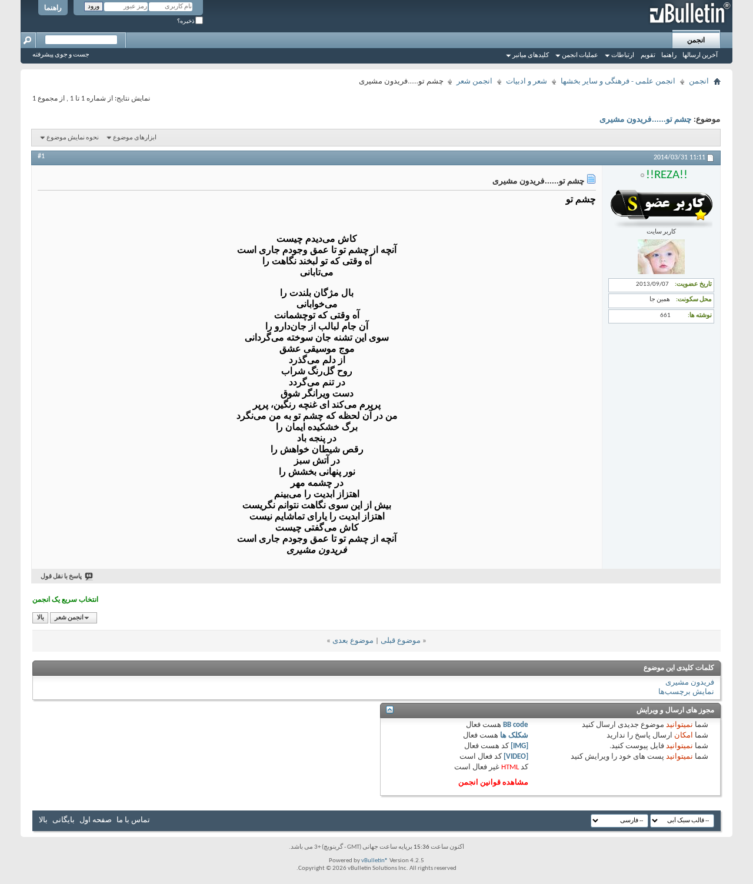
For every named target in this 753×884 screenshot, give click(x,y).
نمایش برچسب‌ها (686, 692)
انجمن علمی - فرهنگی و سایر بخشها (618, 81)
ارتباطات (622, 55)
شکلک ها (514, 735)
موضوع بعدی (353, 641)
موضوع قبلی (401, 641)
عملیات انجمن (580, 55)
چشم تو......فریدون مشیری (645, 119)
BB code (515, 725)
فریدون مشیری (689, 682)
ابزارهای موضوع (134, 138)
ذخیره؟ (186, 21)
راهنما (53, 8)
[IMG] (519, 746)
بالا (40, 618)
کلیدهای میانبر (530, 55)
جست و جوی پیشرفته (60, 55)
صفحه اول (95, 820)
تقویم (648, 55)
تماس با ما (133, 820)
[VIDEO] (516, 756)
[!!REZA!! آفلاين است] (661, 272)
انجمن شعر (474, 81)
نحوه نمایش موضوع (72, 138)
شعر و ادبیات (526, 81)
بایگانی (63, 820)
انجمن (696, 40)
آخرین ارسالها (700, 55)
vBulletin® (374, 861)
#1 (41, 156)
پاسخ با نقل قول (61, 576)
